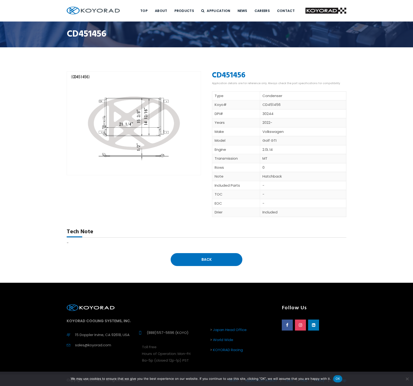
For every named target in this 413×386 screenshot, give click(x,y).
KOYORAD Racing (228, 349)
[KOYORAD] (93, 10)
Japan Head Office (230, 329)
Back (206, 259)
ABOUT (161, 10)
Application (218, 10)
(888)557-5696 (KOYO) (168, 332)
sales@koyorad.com (93, 345)
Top (144, 10)
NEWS (242, 10)
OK (338, 379)
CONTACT (286, 10)
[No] (407, 378)
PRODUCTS (184, 10)
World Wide (223, 339)
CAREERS (262, 10)
